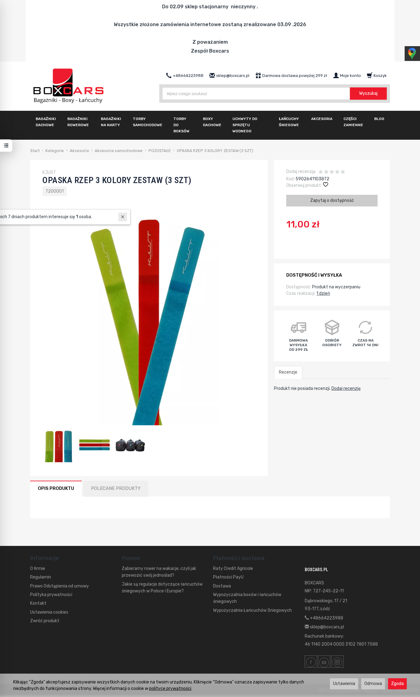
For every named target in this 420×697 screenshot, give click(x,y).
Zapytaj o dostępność (332, 200)
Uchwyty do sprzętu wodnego (244, 125)
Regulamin (40, 577)
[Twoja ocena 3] (332, 172)
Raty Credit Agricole (233, 568)
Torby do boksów (181, 125)
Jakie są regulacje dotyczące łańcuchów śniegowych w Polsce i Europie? (162, 588)
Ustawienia (344, 683)
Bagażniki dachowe (46, 122)
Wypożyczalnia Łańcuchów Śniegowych (252, 610)
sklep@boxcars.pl (326, 627)
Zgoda (397, 683)
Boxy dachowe (212, 122)
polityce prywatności (170, 688)
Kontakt (38, 603)
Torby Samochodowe (147, 122)
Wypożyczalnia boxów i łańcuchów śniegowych (247, 598)
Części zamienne (353, 122)
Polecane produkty (116, 488)
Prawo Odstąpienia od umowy (59, 586)
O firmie (37, 568)
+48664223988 (326, 618)
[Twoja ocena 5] (343, 172)
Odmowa (373, 683)
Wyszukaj (368, 93)
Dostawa (222, 586)
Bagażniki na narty (111, 122)
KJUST (49, 172)
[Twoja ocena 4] (337, 172)
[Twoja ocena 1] (320, 172)
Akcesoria (321, 119)
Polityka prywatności (51, 594)
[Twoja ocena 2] (326, 172)
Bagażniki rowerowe (78, 122)
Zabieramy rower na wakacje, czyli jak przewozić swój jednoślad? (159, 572)
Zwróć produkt (44, 620)
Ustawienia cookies (49, 612)
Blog (379, 119)
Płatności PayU (228, 577)
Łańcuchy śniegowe (289, 122)
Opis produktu (56, 488)
